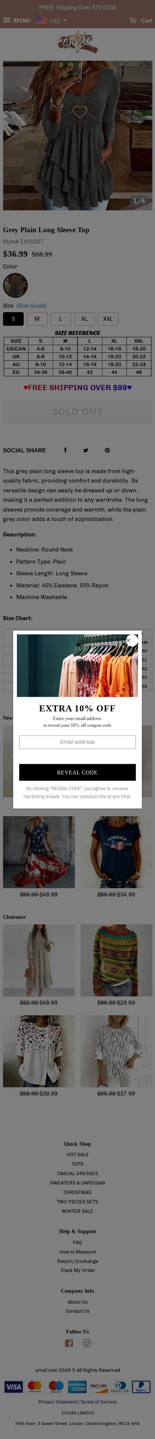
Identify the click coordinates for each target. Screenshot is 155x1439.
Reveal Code (77, 772)
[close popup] (132, 640)
